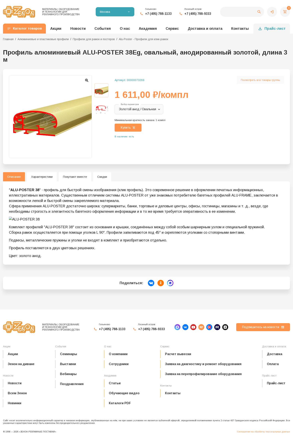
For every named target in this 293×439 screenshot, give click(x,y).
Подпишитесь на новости (260, 327)
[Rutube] (217, 327)
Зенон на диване (21, 364)
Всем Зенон (17, 393)
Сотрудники (119, 364)
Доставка (274, 354)
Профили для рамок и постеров (94, 39)
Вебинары (68, 374)
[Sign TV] (201, 327)
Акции (13, 354)
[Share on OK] (160, 283)
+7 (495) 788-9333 (197, 13)
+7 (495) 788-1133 (158, 13)
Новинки (14, 403)
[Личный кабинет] (272, 12)
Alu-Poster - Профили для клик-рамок (143, 39)
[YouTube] (193, 327)
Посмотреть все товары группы (260, 79)
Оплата (273, 364)
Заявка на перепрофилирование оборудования (203, 374)
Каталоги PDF (120, 403)
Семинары (68, 354)
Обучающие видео (124, 393)
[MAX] (177, 327)
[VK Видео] (209, 327)
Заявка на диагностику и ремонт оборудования (203, 364)
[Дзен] (225, 327)
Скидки (102, 176)
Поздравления (72, 384)
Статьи (115, 383)
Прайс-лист (275, 29)
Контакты (240, 29)
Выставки (68, 364)
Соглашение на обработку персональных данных (263, 431)
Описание (14, 176)
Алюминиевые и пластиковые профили (43, 39)
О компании (118, 354)
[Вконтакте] (185, 327)
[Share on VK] (151, 283)
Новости (15, 383)
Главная (8, 39)
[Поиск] (242, 12)
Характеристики (42, 176)
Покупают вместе (75, 176)
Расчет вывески (178, 354)
